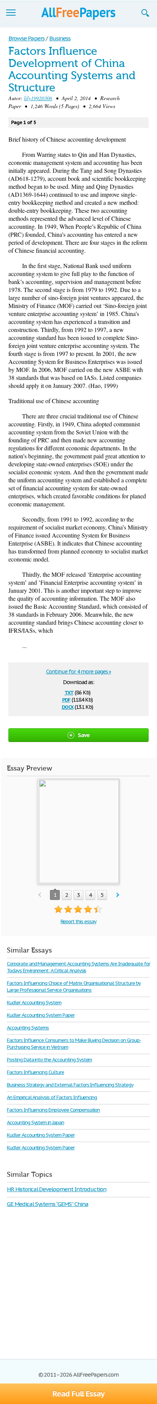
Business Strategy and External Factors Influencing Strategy (70, 1085)
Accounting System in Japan (35, 1122)
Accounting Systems (28, 1027)
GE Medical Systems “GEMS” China (47, 1204)
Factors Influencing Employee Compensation (53, 1110)
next (118, 895)
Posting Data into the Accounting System (49, 1059)
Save (84, 735)
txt (69, 692)
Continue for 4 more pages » (78, 671)
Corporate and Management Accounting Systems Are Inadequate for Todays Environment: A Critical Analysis (78, 967)
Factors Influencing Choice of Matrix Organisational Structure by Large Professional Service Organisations (74, 986)
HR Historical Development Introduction (56, 1189)
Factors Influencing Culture (35, 1072)
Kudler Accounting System (34, 1002)
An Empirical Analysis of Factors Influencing (52, 1097)
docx (68, 706)
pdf (66, 699)
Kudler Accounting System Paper (41, 1015)
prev (39, 895)
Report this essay (78, 921)
